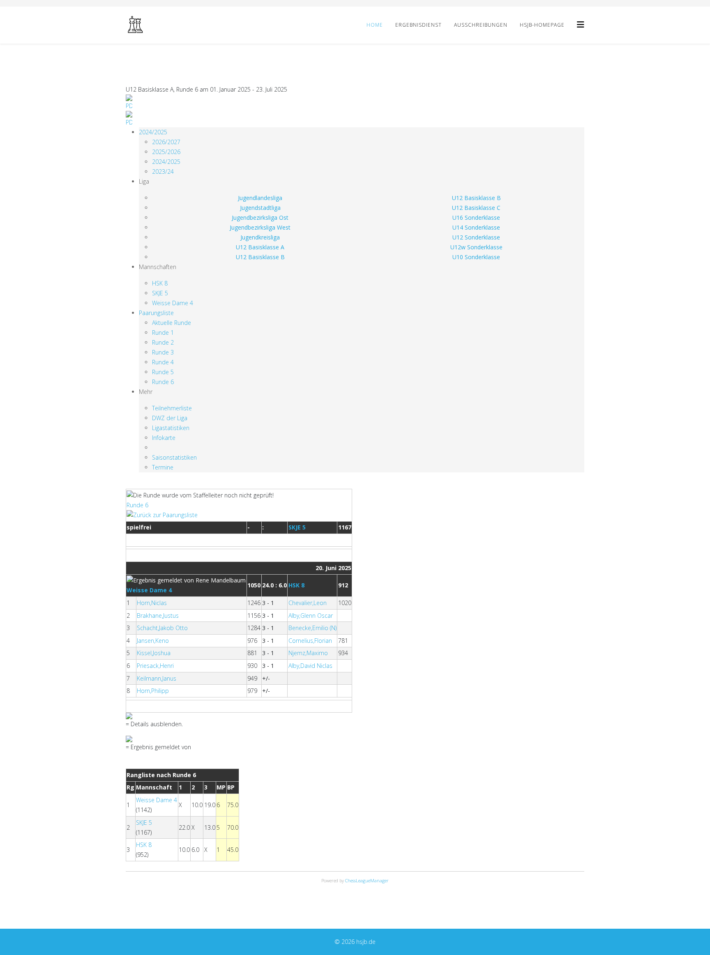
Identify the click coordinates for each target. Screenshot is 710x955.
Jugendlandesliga (260, 198)
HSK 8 (160, 283)
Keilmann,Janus (156, 678)
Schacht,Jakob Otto (162, 628)
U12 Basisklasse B (476, 198)
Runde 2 (163, 342)
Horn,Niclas (152, 603)
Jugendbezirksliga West (260, 227)
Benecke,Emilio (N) (312, 628)
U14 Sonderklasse (476, 227)
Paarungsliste (156, 313)
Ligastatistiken (170, 428)
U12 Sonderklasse (476, 237)
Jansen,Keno (153, 640)
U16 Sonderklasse (476, 217)
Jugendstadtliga (260, 208)
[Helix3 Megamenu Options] (580, 24)
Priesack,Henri (155, 666)
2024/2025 (153, 132)
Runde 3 (163, 352)
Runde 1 (163, 332)
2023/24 (163, 171)
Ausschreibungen (480, 24)
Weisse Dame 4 (172, 303)
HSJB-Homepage (542, 24)
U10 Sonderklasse (476, 257)
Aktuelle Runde (171, 323)
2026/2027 (166, 142)
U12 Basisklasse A (260, 247)
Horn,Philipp (153, 691)
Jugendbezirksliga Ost (260, 217)
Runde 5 (163, 372)
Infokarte (163, 438)
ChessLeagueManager (367, 880)
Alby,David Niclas (310, 666)
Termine (162, 467)
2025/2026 (166, 152)
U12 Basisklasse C (476, 208)
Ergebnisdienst (418, 24)
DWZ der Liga (169, 418)
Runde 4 (163, 362)
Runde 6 (163, 382)
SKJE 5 (160, 293)
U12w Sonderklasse (476, 247)
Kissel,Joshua (154, 653)
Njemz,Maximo (308, 653)
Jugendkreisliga (260, 237)
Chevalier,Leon (307, 603)
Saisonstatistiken (174, 457)
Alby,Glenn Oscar (310, 615)
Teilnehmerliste (172, 408)
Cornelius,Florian (310, 640)
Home (375, 24)
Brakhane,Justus (158, 615)
